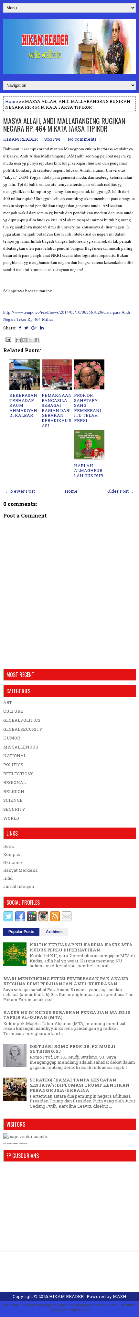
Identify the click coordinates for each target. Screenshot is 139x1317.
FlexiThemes (29, 1304)
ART (7, 702)
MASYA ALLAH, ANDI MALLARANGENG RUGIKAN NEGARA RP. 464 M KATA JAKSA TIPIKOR (64, 124)
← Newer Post (20, 491)
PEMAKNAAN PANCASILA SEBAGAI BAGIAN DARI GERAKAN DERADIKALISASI (57, 410)
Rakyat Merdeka (20, 870)
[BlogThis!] (24, 340)
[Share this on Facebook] (20, 328)
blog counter (23, 1143)
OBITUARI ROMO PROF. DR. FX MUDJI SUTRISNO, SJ (72, 1048)
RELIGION (13, 791)
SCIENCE (13, 800)
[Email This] (18, 340)
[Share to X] (30, 340)
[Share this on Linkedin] (41, 328)
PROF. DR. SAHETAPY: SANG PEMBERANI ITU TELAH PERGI (87, 407)
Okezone (12, 862)
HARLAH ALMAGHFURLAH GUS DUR (88, 470)
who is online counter (10, 1143)
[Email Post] (7, 339)
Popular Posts (21, 932)
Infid (8, 878)
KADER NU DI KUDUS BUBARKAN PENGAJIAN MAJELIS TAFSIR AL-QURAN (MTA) (66, 1015)
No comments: (83, 139)
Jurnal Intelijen (18, 886)
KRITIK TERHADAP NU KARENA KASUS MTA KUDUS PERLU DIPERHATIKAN (81, 947)
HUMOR (11, 738)
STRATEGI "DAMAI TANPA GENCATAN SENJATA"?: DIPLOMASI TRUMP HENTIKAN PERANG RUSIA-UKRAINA (80, 1085)
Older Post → (120, 491)
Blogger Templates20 (72, 1309)
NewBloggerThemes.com (95, 1304)
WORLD (11, 818)
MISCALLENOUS (20, 747)
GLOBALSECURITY (22, 729)
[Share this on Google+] (34, 328)
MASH (119, 1296)
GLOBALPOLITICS (21, 720)
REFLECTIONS (18, 774)
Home (11, 101)
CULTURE (13, 711)
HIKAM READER (66, 1296)
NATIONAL (14, 756)
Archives (54, 932)
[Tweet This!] (26, 328)
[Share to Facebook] (37, 340)
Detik (8, 846)
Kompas (11, 854)
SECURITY (14, 809)
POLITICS (13, 765)
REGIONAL (14, 782)
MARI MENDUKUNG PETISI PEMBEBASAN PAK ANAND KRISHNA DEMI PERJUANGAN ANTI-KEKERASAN (65, 981)
